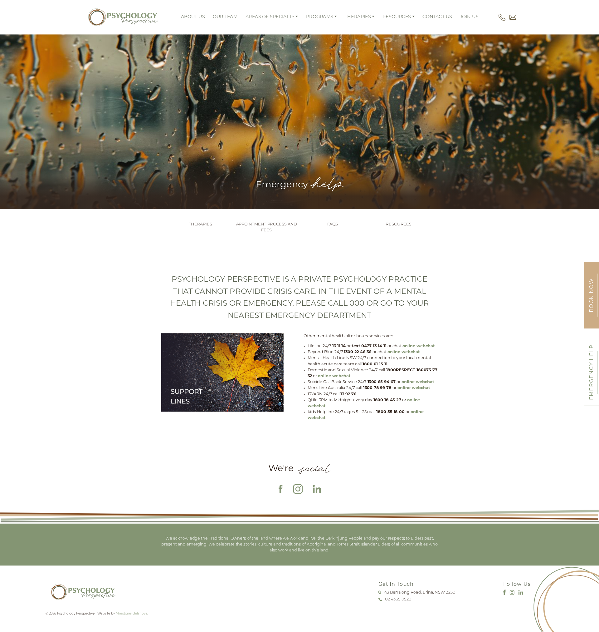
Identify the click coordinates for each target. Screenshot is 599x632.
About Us (193, 17)
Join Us (469, 17)
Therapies (358, 17)
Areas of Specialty (270, 17)
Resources (396, 17)
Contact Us (437, 17)
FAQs (332, 224)
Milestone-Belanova (131, 613)
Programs (319, 17)
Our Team (225, 17)
